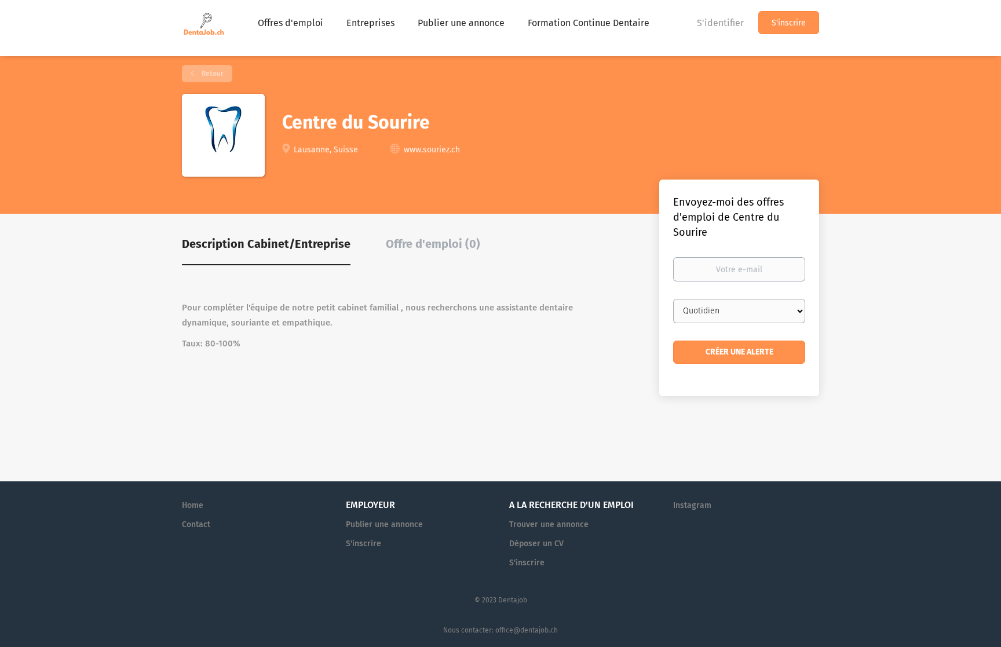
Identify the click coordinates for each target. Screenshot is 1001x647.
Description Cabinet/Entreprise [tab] (266, 244)
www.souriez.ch (432, 150)
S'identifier (720, 22)
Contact (196, 524)
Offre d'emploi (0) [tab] (433, 244)
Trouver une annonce (549, 524)
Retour (212, 74)
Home (192, 505)
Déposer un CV (536, 544)
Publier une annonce (384, 524)
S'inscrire (789, 23)
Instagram (692, 505)
